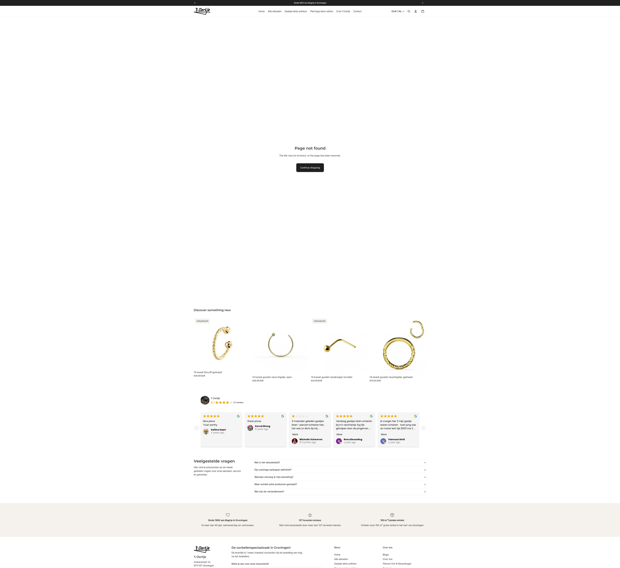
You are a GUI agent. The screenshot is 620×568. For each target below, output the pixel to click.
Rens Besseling (353, 439)
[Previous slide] (196, 428)
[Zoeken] (408, 11)
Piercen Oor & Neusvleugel (397, 563)
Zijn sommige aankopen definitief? (272, 469)
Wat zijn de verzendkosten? (269, 491)
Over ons (387, 559)
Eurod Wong (262, 426)
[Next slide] (423, 428)
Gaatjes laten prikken (345, 563)
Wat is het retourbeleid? (267, 462)
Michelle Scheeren (311, 439)
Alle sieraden (341, 559)
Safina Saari (218, 430)
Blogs (386, 554)
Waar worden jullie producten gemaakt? (275, 484)
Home (337, 554)
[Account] (415, 11)
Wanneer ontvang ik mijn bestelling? (273, 477)
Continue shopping (310, 167)
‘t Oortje (215, 398)
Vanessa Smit (396, 439)
